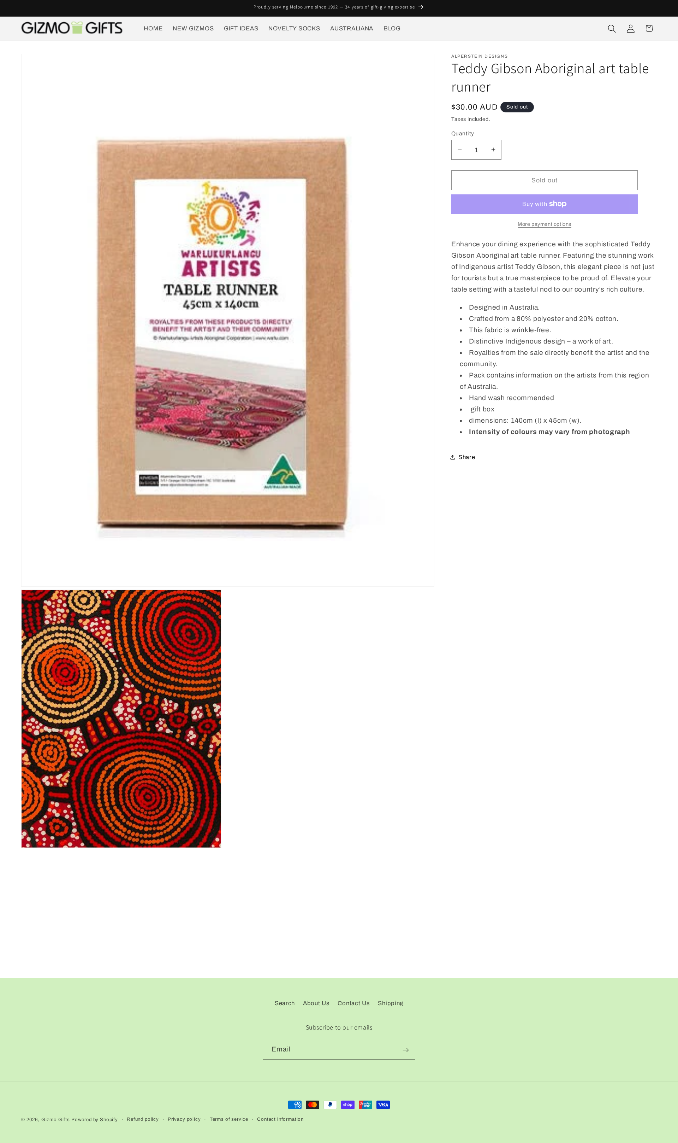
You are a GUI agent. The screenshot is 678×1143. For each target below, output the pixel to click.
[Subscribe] (405, 1050)
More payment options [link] (544, 224)
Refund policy (143, 1118)
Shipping (390, 1003)
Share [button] (466, 457)
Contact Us (354, 1003)
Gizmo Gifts (55, 1119)
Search (285, 1003)
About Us (316, 1003)
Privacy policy (184, 1118)
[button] (611, 28)
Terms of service (229, 1118)
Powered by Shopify (94, 1119)
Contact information (280, 1118)
